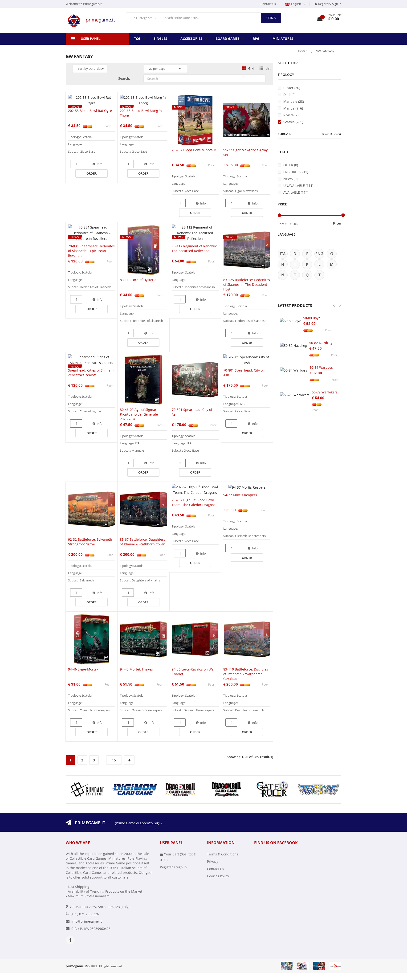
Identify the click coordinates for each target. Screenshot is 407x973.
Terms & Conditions (222, 854)
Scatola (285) (293, 122)
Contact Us (268, 4)
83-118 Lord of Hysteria (138, 280)
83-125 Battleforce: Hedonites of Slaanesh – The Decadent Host (246, 284)
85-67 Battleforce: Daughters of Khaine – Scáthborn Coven (142, 541)
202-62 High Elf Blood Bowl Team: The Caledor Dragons (194, 502)
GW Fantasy (325, 51)
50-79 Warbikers (325, 392)
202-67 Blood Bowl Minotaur (194, 150)
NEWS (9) (290, 178)
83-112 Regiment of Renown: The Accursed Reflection (194, 248)
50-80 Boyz (311, 318)
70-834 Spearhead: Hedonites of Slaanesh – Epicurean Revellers (91, 251)
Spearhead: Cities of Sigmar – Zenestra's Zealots (91, 372)
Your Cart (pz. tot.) (177, 857)
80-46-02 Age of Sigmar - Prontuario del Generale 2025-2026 (139, 414)
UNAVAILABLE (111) (298, 185)
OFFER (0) (290, 165)
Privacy (212, 861)
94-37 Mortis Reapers (240, 495)
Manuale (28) (293, 101)
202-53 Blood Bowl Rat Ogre (90, 110)
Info (99, 164)
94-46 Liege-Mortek (83, 669)
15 (114, 760)
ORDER (91, 173)
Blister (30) (291, 88)
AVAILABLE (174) (295, 192)
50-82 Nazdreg (320, 342)
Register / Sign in (329, 4)
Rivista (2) (290, 115)
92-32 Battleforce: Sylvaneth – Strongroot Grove (91, 541)
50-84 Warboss (321, 367)
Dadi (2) (289, 94)
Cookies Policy (218, 876)
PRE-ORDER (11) (295, 172)
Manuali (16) (293, 108)
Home (303, 51)
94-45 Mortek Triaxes (136, 669)
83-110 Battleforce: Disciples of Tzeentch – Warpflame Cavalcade (245, 674)
